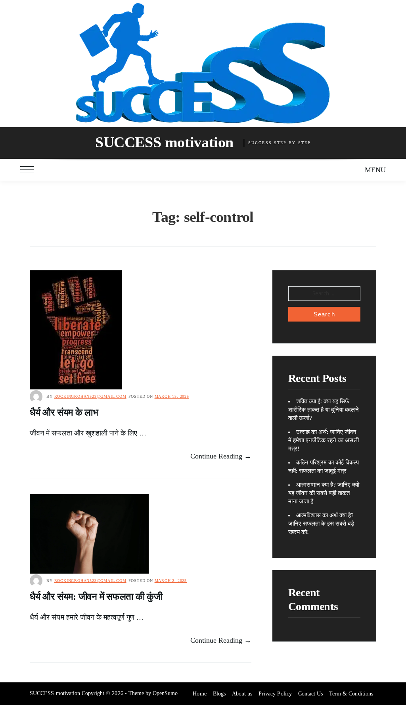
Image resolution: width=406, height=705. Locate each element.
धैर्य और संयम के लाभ (64, 412)
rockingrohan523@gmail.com (90, 396)
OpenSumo (165, 693)
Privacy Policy (275, 694)
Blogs (219, 694)
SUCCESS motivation (164, 142)
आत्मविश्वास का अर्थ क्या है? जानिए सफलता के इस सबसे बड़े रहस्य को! (321, 523)
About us (242, 694)
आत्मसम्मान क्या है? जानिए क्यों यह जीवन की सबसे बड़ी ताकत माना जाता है (324, 493)
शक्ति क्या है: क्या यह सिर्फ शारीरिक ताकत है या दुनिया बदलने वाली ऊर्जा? (323, 409)
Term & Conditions (351, 694)
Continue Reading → (221, 456)
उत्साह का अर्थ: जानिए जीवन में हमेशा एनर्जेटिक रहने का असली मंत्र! (323, 440)
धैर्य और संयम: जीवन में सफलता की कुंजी (96, 596)
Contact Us (310, 694)
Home (199, 694)
